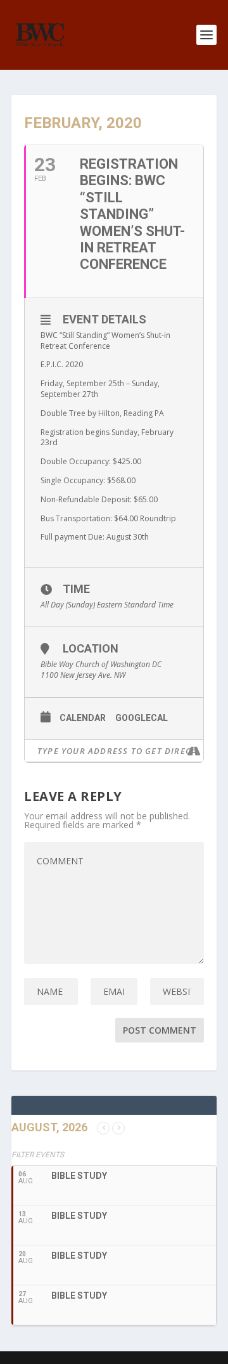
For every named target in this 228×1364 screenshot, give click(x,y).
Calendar (83, 718)
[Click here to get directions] (193, 751)
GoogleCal (141, 718)
